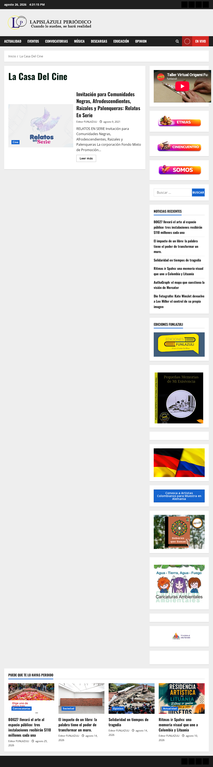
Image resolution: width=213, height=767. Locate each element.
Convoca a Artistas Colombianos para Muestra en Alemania (179, 496)
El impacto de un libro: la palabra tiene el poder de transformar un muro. (176, 246)
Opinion (141, 41)
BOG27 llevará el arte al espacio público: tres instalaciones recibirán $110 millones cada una (178, 227)
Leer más (88, 159)
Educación (121, 41)
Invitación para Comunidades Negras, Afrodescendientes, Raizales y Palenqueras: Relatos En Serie (40, 125)
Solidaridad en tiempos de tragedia (177, 260)
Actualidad (12, 41)
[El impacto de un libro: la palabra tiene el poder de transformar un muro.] (81, 698)
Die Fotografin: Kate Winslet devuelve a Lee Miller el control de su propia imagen (179, 301)
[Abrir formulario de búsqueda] (177, 41)
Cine (15, 142)
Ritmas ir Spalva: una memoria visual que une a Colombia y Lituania (178, 271)
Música (79, 41)
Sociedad (68, 708)
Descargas (99, 41)
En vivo (200, 41)
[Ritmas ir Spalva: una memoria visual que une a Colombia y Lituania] (182, 698)
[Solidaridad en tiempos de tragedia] (132, 698)
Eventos (33, 41)
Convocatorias (56, 41)
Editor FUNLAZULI (86, 121)
